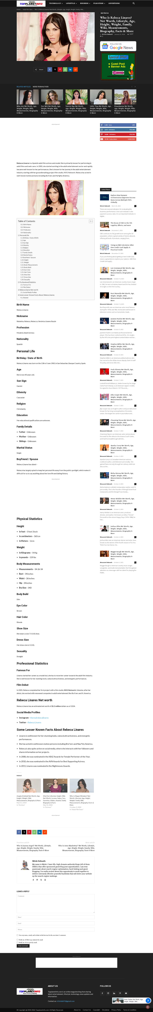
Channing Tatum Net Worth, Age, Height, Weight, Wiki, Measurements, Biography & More (123, 424)
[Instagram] (108, 993)
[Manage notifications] (148, 1007)
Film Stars (98, 3)
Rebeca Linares (34, 722)
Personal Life (24, 235)
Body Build (27, 267)
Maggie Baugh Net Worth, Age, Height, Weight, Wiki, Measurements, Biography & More (122, 555)
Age (24, 240)
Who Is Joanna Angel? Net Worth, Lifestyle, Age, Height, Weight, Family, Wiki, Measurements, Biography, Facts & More (34, 848)
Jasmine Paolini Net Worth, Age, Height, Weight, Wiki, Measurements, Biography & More (123, 322)
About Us (77, 1010)
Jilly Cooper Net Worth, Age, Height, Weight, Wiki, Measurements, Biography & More (121, 398)
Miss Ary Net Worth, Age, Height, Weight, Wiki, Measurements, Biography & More (27, 110)
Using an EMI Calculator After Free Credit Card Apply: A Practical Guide (122, 247)
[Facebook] (49, 69)
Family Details (27, 252)
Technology (55, 3)
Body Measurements (31, 265)
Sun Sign (26, 243)
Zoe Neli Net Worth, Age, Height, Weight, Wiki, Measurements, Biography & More (51, 110)
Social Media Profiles (30, 292)
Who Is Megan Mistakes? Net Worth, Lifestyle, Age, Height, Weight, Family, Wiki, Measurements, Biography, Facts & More (82, 800)
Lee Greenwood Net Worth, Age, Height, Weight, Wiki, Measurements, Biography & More (123, 272)
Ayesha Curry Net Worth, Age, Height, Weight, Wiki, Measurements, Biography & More (122, 449)
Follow (132, 129)
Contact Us (87, 1010)
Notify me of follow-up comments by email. (31, 940)
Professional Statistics (27, 282)
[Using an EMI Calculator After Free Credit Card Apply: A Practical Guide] (104, 247)
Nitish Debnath (107, 34)
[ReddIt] (75, 69)
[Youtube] (126, 993)
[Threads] (46, 880)
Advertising (114, 3)
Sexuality (27, 279)
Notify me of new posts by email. (28, 942)
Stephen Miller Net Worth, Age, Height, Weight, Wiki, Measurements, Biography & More (123, 348)
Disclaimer (105, 1010)
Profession (27, 230)
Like (133, 125)
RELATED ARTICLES (24, 87)
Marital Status (27, 255)
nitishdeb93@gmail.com (65, 1001)
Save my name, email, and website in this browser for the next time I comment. (42, 935)
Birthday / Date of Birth (30, 238)
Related (25, 298)
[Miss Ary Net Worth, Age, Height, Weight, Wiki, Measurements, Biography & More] (28, 97)
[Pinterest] (60, 69)
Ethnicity (26, 245)
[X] (55, 69)
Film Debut (26, 287)
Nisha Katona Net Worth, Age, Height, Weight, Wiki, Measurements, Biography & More (122, 477)
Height (26, 260)
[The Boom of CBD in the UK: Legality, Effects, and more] (104, 225)
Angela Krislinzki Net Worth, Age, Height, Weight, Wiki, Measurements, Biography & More (29, 798)
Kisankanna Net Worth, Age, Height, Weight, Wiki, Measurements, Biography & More (125, 110)
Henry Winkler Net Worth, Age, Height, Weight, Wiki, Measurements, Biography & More (122, 502)
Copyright (96, 1010)
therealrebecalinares (39, 717)
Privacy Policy (116, 1010)
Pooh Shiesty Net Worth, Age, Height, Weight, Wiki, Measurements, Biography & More (122, 373)
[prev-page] (132, 86)
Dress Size (27, 277)
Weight (26, 262)
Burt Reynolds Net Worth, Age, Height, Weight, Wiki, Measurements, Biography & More (122, 297)
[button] (133, 4)
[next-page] (135, 86)
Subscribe (131, 139)
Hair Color (27, 272)
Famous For (27, 285)
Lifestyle (70, 3)
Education (26, 250)
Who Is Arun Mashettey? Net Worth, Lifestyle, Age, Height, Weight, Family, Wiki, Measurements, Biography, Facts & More (76, 848)
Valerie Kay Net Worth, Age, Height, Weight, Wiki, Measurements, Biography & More (76, 110)
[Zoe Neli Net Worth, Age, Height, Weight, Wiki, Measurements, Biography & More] (52, 97)
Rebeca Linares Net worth (28, 290)
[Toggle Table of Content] (89, 221)
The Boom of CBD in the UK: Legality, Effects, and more (121, 224)
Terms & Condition (129, 1010)
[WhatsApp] (65, 69)
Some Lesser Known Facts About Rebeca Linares (36, 295)
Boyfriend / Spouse (29, 257)
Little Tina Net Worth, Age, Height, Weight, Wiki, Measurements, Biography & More (100, 110)
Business (84, 3)
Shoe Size (27, 275)
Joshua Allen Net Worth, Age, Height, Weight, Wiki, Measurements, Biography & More (122, 530)
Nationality (27, 232)
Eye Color (27, 270)
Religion (25, 248)
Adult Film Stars (27, 9)
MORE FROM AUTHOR (40, 87)
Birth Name (27, 224)
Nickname (26, 227)
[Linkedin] (70, 69)
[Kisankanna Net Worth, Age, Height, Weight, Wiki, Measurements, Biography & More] (125, 97)
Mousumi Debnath (106, 279)
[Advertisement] (56, 142)
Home (19, 9)
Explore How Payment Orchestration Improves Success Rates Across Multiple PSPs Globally (123, 199)
